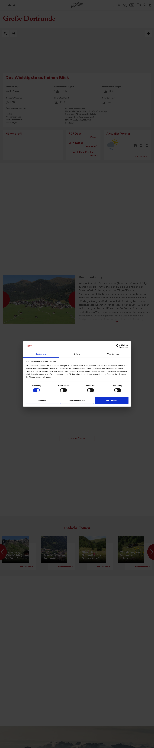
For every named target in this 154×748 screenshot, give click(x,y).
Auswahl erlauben (77, 400)
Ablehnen (42, 400)
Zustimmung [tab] (41, 354)
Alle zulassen (111, 400)
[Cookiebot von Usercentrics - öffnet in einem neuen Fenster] (117, 346)
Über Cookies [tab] (113, 354)
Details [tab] (77, 354)
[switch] (63, 391)
